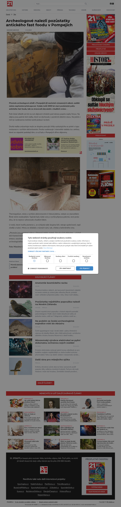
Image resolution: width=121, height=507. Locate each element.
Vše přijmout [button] (85, 268)
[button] (60, 251)
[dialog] (60, 253)
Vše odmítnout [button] (65, 268)
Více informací (48, 248)
